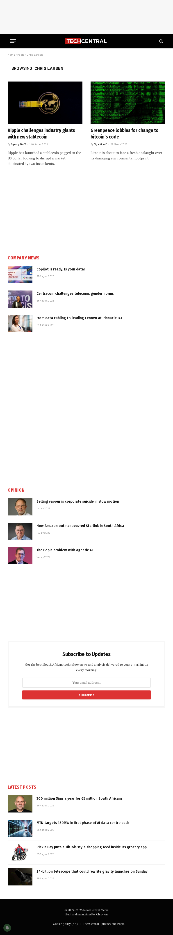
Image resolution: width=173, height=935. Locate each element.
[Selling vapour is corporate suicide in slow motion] (20, 506)
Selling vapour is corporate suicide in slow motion (77, 501)
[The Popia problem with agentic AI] (20, 555)
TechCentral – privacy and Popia (104, 924)
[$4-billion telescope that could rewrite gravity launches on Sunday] (20, 876)
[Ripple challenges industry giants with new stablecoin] (45, 103)
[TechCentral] (86, 41)
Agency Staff (18, 144)
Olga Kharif (100, 144)
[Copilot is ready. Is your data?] (20, 274)
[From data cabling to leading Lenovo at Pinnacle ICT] (20, 323)
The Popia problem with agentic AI (64, 550)
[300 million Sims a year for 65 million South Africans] (20, 803)
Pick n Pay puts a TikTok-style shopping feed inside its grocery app (91, 847)
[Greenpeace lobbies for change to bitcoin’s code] (128, 103)
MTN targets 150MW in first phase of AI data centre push (82, 822)
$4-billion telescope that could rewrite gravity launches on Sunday (92, 871)
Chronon (102, 914)
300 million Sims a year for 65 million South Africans (79, 798)
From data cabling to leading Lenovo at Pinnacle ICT (79, 317)
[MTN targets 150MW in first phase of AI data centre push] (20, 828)
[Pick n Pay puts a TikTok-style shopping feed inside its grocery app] (20, 852)
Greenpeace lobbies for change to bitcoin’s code (125, 133)
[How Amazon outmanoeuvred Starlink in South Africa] (20, 531)
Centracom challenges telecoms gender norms (75, 293)
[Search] (160, 41)
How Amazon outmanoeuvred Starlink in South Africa (80, 525)
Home (11, 54)
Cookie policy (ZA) (65, 924)
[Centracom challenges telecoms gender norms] (20, 299)
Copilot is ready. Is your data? (60, 269)
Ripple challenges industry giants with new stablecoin (41, 133)
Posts (21, 54)
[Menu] (13, 41)
